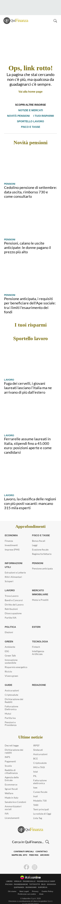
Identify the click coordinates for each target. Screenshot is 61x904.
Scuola (8, 760)
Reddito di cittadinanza (11, 766)
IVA (7, 808)
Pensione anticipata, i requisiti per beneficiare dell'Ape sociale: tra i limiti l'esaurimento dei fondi (30, 300)
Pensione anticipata (42, 563)
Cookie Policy (47, 886)
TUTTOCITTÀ (34, 879)
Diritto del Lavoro (14, 599)
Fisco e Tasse (40, 530)
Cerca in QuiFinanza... (28, 836)
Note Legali (24, 886)
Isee (35, 782)
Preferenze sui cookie (27, 888)
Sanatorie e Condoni (15, 796)
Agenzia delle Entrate (12, 773)
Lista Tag (37, 812)
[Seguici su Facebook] (26, 861)
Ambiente (10, 641)
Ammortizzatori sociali (13, 802)
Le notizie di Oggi (42, 808)
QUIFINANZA (19, 882)
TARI (35, 799)
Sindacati (38, 744)
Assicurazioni (12, 684)
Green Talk (10, 650)
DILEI (43, 879)
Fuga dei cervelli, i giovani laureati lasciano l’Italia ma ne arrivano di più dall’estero (28, 382)
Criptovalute (11, 689)
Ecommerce (11, 779)
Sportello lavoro (20, 121)
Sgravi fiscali (11, 783)
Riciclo (8, 665)
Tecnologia (39, 636)
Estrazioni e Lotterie (15, 567)
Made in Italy (11, 792)
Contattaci (32, 846)
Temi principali (41, 803)
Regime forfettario (42, 548)
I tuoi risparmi (43, 116)
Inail (35, 790)
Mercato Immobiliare (40, 587)
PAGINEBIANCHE (21, 879)
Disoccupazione (13, 607)
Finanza (9, 535)
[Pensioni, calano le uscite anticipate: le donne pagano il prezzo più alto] (30, 214)
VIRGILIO (18, 876)
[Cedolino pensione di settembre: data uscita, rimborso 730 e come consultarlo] (30, 159)
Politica (10, 621)
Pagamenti (10, 755)
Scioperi (9, 575)
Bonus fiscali (38, 535)
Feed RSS (25, 849)
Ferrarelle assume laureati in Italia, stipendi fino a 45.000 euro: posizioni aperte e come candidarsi (28, 440)
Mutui (8, 708)
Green (9, 636)
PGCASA (9, 879)
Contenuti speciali (15, 846)
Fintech (36, 641)
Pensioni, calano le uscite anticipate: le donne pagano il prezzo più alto (27, 242)
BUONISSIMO (31, 882)
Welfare (9, 787)
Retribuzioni (11, 603)
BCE (35, 753)
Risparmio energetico (16, 661)
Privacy (35, 886)
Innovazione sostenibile (11, 656)
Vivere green (11, 670)
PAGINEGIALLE (29, 876)
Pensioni (9, 178)
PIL (35, 770)
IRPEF (36, 739)
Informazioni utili (13, 559)
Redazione (39, 679)
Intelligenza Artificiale (38, 647)
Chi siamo (12, 886)
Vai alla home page (30, 91)
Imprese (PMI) (12, 544)
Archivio (35, 849)
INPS (7, 751)
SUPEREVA (42, 882)
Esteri (36, 621)
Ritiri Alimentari (13, 571)
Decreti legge (12, 739)
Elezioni (9, 626)
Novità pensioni (19, 116)
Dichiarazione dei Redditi (14, 695)
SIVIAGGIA (51, 879)
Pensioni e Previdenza (10, 718)
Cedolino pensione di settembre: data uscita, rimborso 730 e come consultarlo (30, 186)
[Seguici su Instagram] (34, 861)
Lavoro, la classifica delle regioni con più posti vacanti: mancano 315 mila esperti (30, 497)
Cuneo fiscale (40, 786)
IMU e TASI (39, 761)
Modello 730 (40, 795)
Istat (35, 766)
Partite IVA (10, 612)
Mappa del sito (47, 846)
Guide (8, 679)
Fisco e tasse (45, 121)
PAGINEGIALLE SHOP (46, 876)
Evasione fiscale (40, 544)
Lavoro (9, 374)
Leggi (34, 539)
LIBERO (9, 876)
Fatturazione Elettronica (11, 702)
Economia (11, 530)
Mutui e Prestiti (40, 594)
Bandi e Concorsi (14, 594)
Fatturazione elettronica (40, 776)
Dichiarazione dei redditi (14, 746)
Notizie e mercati (31, 110)
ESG (7, 645)
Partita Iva (10, 712)
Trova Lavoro (11, 590)
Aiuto (41, 888)
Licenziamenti (12, 812)
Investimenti (11, 539)
